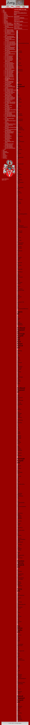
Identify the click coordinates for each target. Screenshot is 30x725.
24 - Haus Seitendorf (9, 64)
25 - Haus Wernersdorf (9, 65)
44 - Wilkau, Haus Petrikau (10, 102)
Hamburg (6, 17)
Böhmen (5, 14)
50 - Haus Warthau (8, 114)
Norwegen (6, 18)
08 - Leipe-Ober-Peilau (9, 36)
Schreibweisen (16, 7)
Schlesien (6, 20)
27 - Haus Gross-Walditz (9, 70)
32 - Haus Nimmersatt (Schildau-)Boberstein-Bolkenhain (9, 76)
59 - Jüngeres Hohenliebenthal (8, 135)
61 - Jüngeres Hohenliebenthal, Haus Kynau (9, 141)
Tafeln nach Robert (7, 23)
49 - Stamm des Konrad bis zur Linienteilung (10, 112)
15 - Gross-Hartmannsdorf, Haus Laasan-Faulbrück (10, 48)
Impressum (15, 10)
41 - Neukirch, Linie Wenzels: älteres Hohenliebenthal (9, 94)
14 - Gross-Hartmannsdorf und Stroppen (10, 45)
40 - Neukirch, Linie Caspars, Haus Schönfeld (10, 92)
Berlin (5, 13)
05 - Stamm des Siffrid (9, 30)
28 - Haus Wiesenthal (9, 71)
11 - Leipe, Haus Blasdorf (10, 41)
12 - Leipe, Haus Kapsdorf (10, 42)
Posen (5, 19)
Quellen (8, 9)
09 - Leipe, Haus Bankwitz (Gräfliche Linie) (10, 38)
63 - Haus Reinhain (9, 145)
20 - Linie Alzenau (8, 57)
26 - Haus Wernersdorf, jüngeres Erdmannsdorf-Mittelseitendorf (9, 68)
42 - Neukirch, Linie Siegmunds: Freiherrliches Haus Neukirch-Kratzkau (10, 97)
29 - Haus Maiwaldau (9, 72)
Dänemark (6, 15)
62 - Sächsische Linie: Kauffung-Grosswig (9, 144)
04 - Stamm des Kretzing (10, 29)
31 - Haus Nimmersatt (9, 74)
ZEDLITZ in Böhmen (19, 17)
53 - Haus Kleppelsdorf (9, 118)
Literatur (22, 9)
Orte (23, 6)
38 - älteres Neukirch (9, 88)
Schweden (6, 21)
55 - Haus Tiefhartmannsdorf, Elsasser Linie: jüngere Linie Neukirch (10, 124)
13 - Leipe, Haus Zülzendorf (10, 43)
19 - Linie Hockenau (9, 55)
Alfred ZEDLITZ (18, 24)
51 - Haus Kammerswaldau (10, 115)
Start (7, 6)
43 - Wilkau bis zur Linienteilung (8, 100)
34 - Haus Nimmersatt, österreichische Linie (9, 82)
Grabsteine (8, 7)
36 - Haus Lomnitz (8, 85)
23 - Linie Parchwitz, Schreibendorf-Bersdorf (9, 63)
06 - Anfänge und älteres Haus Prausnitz (9, 32)
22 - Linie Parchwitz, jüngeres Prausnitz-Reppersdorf (9, 60)
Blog (12, 6)
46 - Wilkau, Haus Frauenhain (8, 106)
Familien (18, 6)
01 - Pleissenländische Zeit (10, 24)
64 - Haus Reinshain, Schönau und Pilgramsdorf (10, 147)
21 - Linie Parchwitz (9, 58)
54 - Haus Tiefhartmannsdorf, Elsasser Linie (10, 120)
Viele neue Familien (18, 21)
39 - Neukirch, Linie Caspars (10, 89)
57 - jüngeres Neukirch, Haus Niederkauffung (10, 130)
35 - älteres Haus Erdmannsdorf (8, 84)
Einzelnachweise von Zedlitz (9, 16)
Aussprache (15, 9)
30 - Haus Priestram (9, 73)
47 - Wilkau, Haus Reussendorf (8, 108)
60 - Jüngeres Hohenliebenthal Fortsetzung (8, 138)
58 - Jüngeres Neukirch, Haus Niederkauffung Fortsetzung (9, 132)
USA (5, 149)
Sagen (24, 7)
